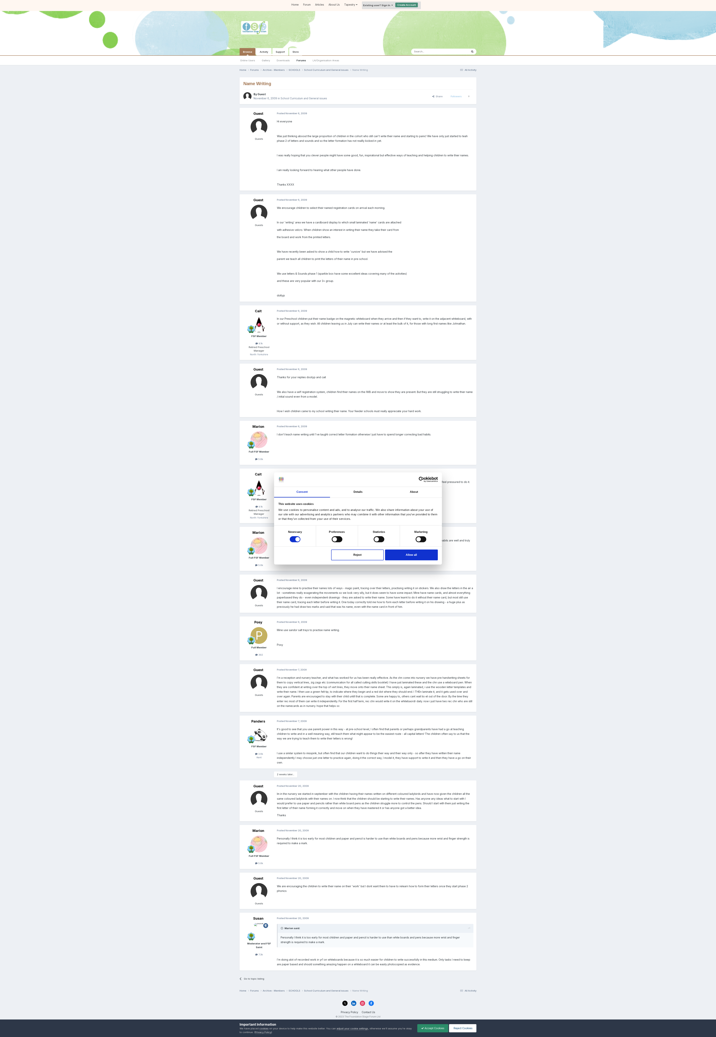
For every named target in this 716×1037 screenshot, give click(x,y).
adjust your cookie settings (352, 1028)
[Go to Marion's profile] (259, 439)
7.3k (260, 954)
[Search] (472, 52)
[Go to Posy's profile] (259, 635)
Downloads (283, 60)
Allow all (411, 554)
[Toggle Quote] (282, 928)
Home (295, 4)
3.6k (260, 753)
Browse (247, 51)
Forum (307, 4)
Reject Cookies (462, 1028)
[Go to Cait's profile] (259, 324)
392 (260, 654)
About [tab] (414, 491)
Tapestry (350, 4)
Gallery (266, 60)
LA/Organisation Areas (326, 60)
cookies (263, 1028)
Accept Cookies (434, 1028)
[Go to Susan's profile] (259, 931)
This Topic (457, 51)
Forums (301, 60)
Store (296, 51)
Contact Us (368, 1012)
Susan (258, 918)
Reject (357, 554)
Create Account (406, 4)
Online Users (247, 60)
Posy (258, 622)
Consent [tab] (302, 491)
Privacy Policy (349, 1012)
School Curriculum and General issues (304, 98)
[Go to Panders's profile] (259, 734)
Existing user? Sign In (377, 5)
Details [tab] (358, 491)
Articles (319, 4)
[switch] (337, 539)
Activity (264, 51)
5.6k (260, 459)
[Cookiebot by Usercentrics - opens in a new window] (421, 479)
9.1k (260, 343)
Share (438, 96)
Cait (258, 311)
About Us (334, 4)
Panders (258, 721)
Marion (258, 427)
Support (280, 51)
